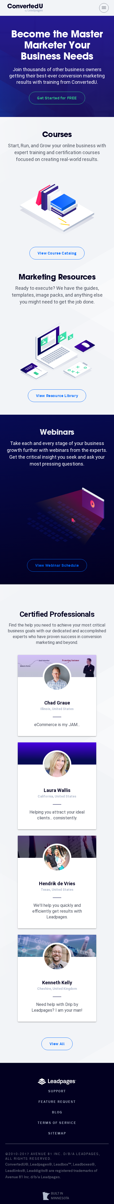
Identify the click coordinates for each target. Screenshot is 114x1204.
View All (57, 1044)
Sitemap (57, 1133)
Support (57, 1091)
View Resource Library (57, 396)
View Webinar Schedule (57, 565)
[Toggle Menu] (104, 8)
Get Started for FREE (57, 98)
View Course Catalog (57, 253)
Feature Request (57, 1102)
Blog (57, 1112)
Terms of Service (57, 1123)
